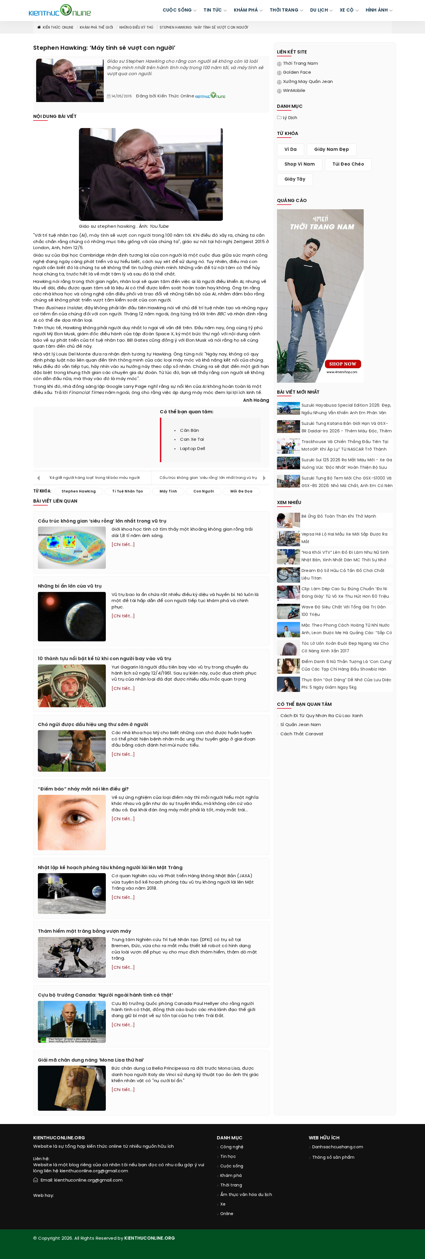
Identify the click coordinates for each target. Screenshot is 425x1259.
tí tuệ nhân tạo (127, 491)
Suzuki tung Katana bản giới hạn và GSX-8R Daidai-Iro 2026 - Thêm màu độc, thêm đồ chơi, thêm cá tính (347, 431)
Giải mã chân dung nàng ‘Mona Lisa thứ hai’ (91, 1060)
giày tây (294, 179)
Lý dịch (290, 118)
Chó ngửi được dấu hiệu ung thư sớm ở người (93, 724)
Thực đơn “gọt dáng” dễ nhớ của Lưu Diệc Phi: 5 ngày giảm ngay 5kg (347, 684)
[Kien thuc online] (60, 10)
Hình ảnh (377, 10)
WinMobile (294, 90)
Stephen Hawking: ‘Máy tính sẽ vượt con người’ (204, 27)
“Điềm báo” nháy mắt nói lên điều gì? (83, 789)
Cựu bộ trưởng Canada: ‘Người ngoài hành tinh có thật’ (105, 995)
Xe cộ (347, 10)
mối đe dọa (241, 491)
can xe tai (192, 439)
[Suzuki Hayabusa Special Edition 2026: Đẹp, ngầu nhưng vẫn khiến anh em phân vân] (288, 408)
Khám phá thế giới (96, 27)
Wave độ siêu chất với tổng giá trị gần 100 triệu (344, 611)
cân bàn (189, 430)
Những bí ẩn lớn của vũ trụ (70, 586)
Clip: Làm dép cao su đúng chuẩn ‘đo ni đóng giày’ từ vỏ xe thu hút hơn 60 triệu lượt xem (345, 596)
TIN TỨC (213, 10)
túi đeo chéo (348, 164)
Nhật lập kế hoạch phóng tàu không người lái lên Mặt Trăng (110, 867)
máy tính (99, 235)
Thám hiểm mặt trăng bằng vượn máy (84, 931)
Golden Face (297, 72)
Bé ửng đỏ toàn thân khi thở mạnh (340, 516)
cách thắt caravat (302, 734)
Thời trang (231, 1185)
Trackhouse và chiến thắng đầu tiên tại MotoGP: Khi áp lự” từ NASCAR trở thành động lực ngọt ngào (345, 449)
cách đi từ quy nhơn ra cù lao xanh (321, 716)
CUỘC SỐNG (177, 10)
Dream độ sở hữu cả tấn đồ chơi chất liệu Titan (343, 575)
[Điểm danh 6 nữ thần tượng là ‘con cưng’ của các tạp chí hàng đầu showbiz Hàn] (288, 672)
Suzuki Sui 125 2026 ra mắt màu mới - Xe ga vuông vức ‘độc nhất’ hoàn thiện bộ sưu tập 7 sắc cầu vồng (347, 467)
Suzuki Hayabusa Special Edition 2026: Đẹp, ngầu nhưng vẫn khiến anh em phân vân (346, 409)
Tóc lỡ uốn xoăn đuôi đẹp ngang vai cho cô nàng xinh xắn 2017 (345, 647)
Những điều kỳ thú (136, 27)
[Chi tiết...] (123, 545)
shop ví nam (299, 164)
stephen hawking (116, 226)
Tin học (228, 1157)
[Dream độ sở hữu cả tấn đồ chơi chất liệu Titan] (288, 575)
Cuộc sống (231, 1166)
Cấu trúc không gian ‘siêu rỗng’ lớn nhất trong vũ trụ (208, 478)
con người (140, 235)
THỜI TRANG (284, 10)
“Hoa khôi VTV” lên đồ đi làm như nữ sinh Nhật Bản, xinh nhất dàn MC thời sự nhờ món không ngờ (345, 560)
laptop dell (192, 449)
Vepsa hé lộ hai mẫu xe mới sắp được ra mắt (344, 538)
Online (227, 1214)
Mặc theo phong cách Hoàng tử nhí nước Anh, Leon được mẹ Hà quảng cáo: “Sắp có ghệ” (347, 633)
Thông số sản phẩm (333, 1158)
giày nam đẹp (331, 149)
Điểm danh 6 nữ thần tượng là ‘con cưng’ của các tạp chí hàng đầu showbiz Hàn (347, 666)
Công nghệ (232, 1147)
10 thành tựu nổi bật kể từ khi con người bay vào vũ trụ (104, 658)
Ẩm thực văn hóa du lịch (246, 1195)
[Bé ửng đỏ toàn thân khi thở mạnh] (288, 520)
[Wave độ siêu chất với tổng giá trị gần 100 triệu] (288, 611)
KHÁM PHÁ (246, 10)
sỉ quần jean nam (300, 725)
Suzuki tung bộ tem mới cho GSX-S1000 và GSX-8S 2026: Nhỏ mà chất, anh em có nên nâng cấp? (347, 486)
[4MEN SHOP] (320, 295)
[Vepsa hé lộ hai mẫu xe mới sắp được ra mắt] (288, 538)
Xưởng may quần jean (308, 81)
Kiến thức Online (58, 27)
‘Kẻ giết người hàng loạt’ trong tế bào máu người (94, 478)
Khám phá (231, 1176)
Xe (223, 1204)
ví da (290, 149)
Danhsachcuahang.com (337, 1147)
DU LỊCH (319, 10)
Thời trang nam (300, 63)
